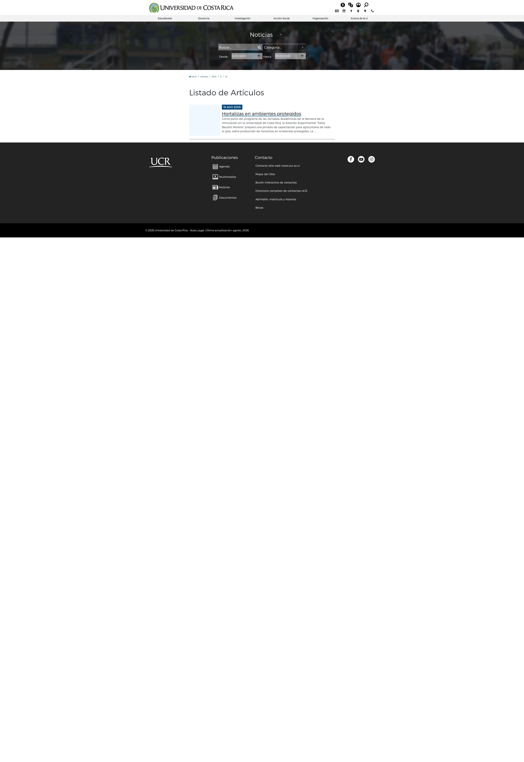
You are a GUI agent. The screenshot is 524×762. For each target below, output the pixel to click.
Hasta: (267, 56)
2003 (214, 76)
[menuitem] (336, 11)
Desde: (223, 56)
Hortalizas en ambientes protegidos (261, 113)
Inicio (194, 76)
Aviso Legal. (197, 230)
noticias (204, 76)
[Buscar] (259, 47)
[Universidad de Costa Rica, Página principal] (191, 8)
